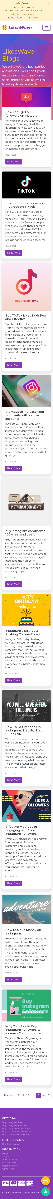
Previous (9, 1095)
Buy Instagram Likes (12, 1122)
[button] (45, 1191)
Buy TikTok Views (11, 1144)
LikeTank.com (16, 17)
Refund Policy (9, 1165)
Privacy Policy (9, 1162)
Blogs (5, 1153)
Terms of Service (10, 1159)
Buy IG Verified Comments (16, 1134)
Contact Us (8, 1169)
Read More (13, 161)
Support (6, 1156)
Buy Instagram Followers (15, 1125)
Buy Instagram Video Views (16, 1128)
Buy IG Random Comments (16, 1131)
